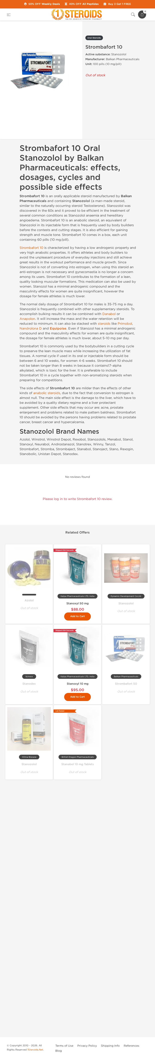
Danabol (109, 314)
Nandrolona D (31, 328)
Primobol (125, 323)
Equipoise (58, 328)
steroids (104, 323)
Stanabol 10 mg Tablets (77, 764)
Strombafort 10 (31, 248)
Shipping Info (110, 1045)
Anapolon (27, 319)
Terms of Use (64, 1045)
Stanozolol (126, 603)
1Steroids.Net (35, 1049)
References (131, 1045)
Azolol (29, 600)
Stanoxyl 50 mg (77, 603)
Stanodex (29, 683)
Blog (58, 1051)
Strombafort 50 (126, 683)
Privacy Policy (87, 1045)
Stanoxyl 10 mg (77, 683)
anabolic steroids (46, 393)
